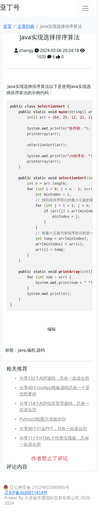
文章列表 (25, 26)
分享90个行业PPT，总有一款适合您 (53, 428)
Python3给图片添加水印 (43, 419)
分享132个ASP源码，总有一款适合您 (54, 378)
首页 (7, 26)
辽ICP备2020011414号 (26, 492)
